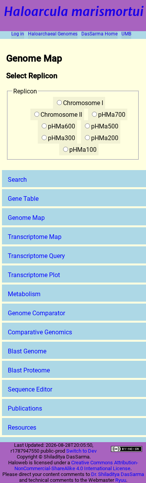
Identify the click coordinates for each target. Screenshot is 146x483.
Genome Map (26, 217)
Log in (17, 34)
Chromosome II (61, 114)
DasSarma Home (99, 34)
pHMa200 (104, 138)
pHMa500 (104, 126)
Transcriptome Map (35, 237)
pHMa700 (111, 114)
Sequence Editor (30, 389)
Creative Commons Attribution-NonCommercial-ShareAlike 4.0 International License (76, 465)
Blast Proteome (29, 370)
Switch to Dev (81, 451)
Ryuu (120, 480)
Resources (22, 427)
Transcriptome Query (36, 256)
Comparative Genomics (40, 332)
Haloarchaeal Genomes (52, 34)
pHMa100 (83, 149)
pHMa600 (61, 126)
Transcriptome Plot (34, 275)
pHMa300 (61, 138)
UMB (126, 34)
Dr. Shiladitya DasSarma (117, 474)
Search (17, 179)
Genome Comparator (36, 313)
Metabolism (24, 294)
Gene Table (23, 198)
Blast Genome (27, 351)
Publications (25, 408)
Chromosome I (83, 103)
